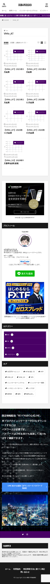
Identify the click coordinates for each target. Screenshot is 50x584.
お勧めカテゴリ (21, 43)
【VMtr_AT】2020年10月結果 (35, 131)
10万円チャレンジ (13, 372)
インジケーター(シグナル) (28, 10)
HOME (6, 20)
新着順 (6, 43)
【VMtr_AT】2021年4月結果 (36, 70)
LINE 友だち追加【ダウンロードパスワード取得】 (25, 487)
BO (9, 335)
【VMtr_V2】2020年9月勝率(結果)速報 (14, 161)
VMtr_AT (16, 20)
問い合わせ (25, 572)
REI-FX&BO (31, 577)
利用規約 (17, 569)
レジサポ (31, 388)
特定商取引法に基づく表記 (34, 569)
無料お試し (30, 394)
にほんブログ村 (14, 264)
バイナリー (19, 51)
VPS (32, 377)
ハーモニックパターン (15, 388)
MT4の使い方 (30, 372)
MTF (42, 372)
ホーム (4, 10)
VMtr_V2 (22, 377)
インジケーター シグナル (15, 383)
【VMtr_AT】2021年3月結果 (14, 70)
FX (9, 341)
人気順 (12, 43)
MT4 (10, 348)
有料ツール (13, 10)
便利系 (9, 394)
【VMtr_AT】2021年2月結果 (14, 101)
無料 (19, 394)
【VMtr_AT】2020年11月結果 (13, 131)
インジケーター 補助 (37, 383)
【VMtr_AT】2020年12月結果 (35, 101)
